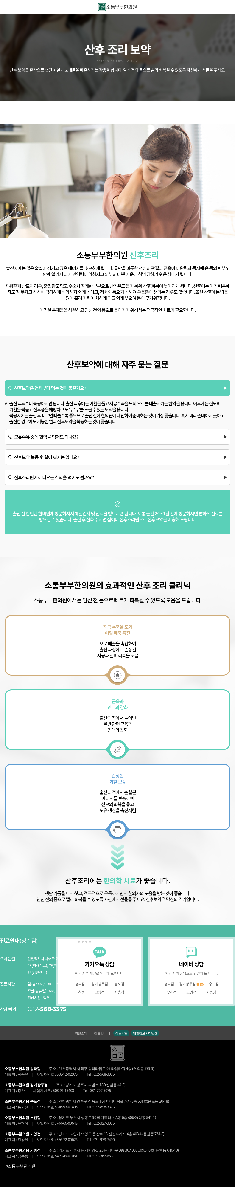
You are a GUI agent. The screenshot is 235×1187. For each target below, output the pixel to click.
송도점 (119, 984)
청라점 (169, 984)
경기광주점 (99, 984)
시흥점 (119, 992)
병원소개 (81, 1033)
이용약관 (121, 1033)
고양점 (99, 992)
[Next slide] (89, 979)
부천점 (172, 992)
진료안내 (100, 1033)
